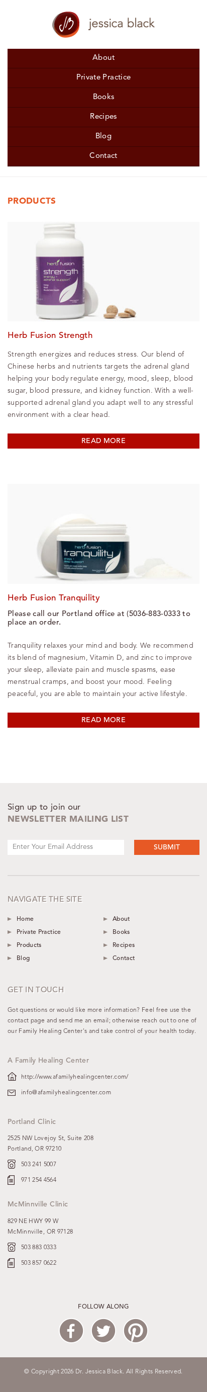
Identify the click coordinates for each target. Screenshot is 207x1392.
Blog (103, 136)
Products (29, 945)
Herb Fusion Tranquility (54, 598)
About (103, 58)
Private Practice (103, 77)
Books (104, 97)
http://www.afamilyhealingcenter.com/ (75, 1077)
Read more (103, 441)
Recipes (103, 117)
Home (25, 919)
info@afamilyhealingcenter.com (66, 1093)
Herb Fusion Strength (50, 335)
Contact (103, 156)
